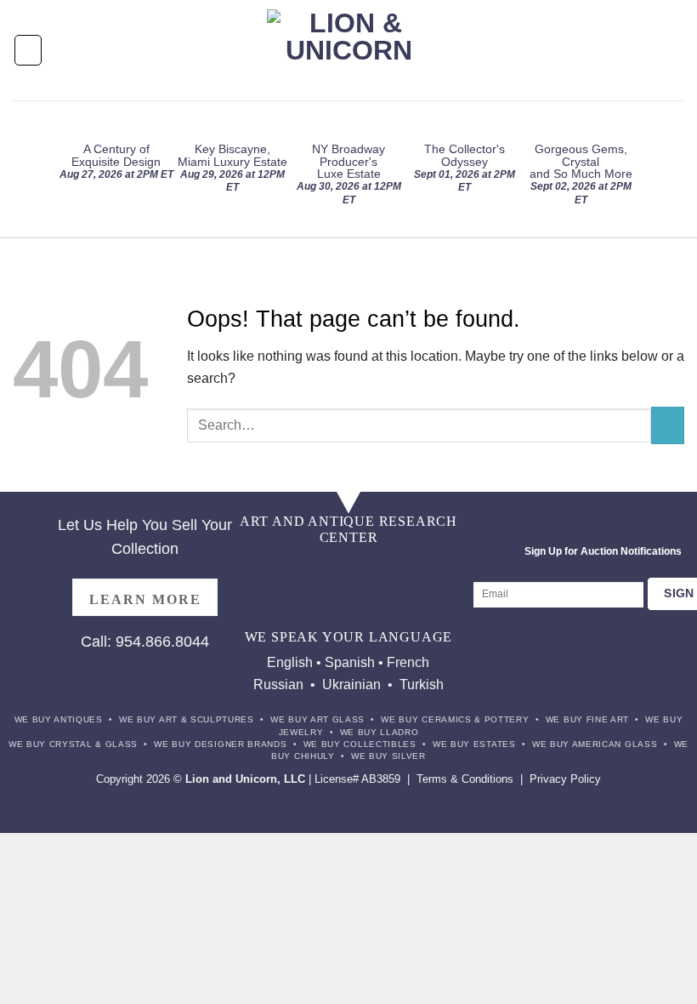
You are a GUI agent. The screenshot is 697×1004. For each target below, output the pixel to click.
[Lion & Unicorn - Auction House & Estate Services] (349, 50)
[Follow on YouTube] (364, 602)
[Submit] (667, 425)
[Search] (677, 49)
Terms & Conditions (464, 779)
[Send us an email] (380, 568)
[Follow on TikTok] (316, 568)
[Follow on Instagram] (285, 568)
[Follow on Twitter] (349, 568)
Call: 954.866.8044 (145, 641)
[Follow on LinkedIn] (332, 602)
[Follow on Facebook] (253, 568)
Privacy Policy (565, 779)
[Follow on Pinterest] (444, 568)
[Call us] (411, 568)
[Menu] (28, 50)
